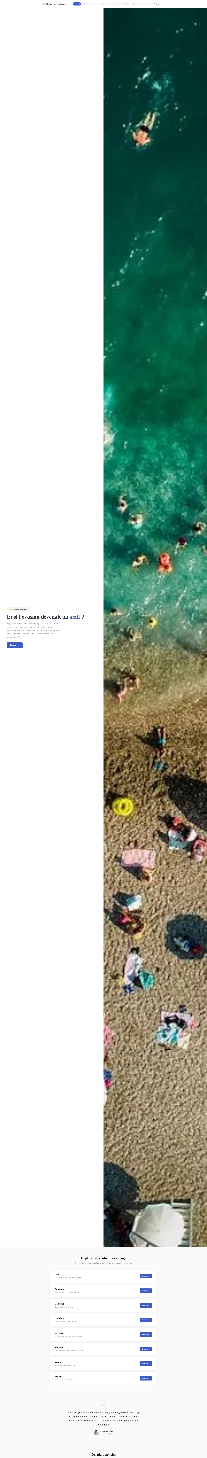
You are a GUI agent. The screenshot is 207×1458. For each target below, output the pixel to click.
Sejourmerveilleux (54, 3)
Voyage (157, 4)
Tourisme (136, 4)
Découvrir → (15, 645)
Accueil (77, 4)
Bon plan (95, 4)
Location (126, 4)
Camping (105, 4)
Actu (85, 4)
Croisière (115, 4)
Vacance (147, 4)
